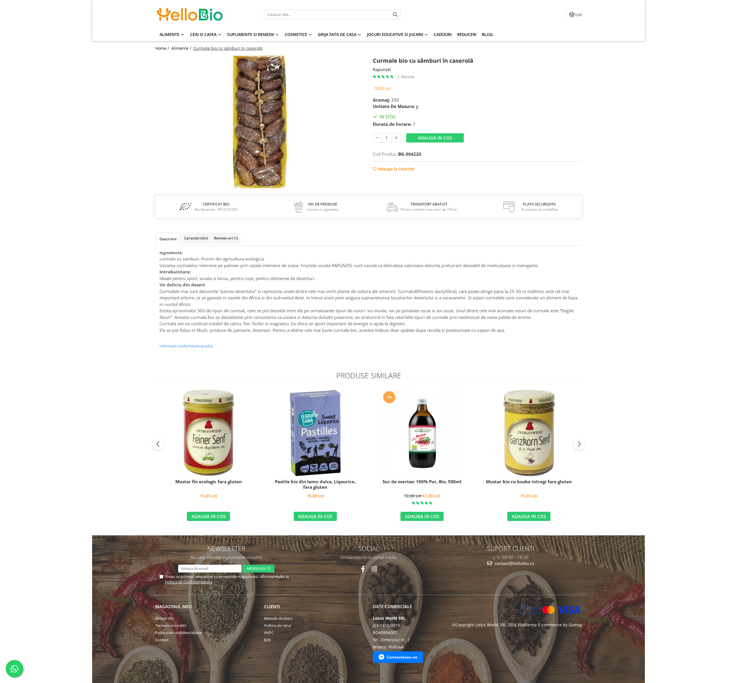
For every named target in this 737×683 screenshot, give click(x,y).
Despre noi (164, 618)
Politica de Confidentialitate (188, 582)
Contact (162, 639)
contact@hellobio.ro (513, 563)
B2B (267, 639)
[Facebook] (363, 569)
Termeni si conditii (170, 625)
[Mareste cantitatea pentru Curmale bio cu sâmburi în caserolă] (396, 137)
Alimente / (181, 48)
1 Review (406, 76)
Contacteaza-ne (402, 657)
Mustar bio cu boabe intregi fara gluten (529, 481)
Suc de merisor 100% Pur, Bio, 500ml (422, 481)
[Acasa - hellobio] (191, 14)
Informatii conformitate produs (186, 346)
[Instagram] (374, 569)
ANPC (269, 632)
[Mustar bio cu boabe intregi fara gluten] (529, 433)
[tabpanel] (259, 122)
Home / (162, 48)
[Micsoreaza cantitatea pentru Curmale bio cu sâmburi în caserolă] (377, 137)
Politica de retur (277, 625)
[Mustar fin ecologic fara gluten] (208, 433)
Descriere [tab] (167, 238)
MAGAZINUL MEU (173, 606)
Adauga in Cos (435, 138)
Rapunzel (382, 69)
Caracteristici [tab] (196, 238)
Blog (487, 34)
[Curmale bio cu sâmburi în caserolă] (259, 122)
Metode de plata (278, 618)
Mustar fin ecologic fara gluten (208, 481)
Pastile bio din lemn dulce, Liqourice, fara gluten (315, 484)
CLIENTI (272, 606)
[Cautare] (395, 14)
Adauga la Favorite (395, 169)
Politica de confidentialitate (178, 632)
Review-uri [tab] (226, 238)
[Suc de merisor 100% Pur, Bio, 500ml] (422, 433)
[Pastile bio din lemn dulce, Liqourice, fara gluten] (315, 433)
